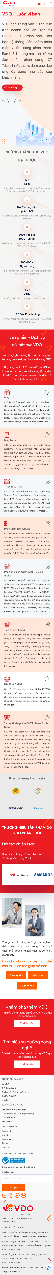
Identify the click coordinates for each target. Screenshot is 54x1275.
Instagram (6, 1139)
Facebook (6, 1131)
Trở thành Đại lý (9, 1088)
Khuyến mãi (7, 1121)
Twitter (5, 1143)
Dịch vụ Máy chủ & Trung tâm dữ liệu (18, 1114)
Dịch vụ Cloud (8, 1118)
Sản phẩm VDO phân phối (14, 1110)
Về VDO (5, 1084)
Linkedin (6, 1147)
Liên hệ (5, 1100)
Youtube (6, 1135)
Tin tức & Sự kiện (9, 1096)
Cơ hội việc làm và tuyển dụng (15, 1092)
